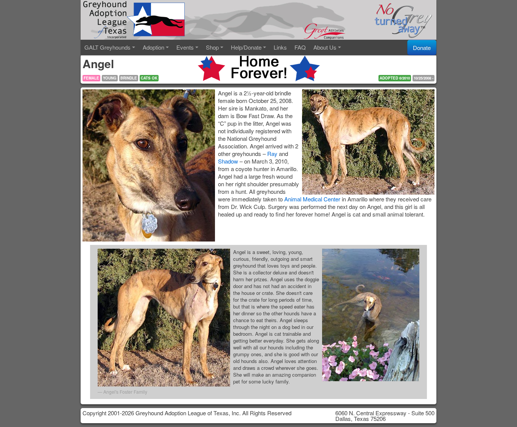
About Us (324, 47)
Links (280, 47)
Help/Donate (246, 47)
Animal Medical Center (312, 199)
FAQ (300, 47)
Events (185, 47)
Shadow (228, 161)
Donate (422, 47)
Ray (272, 153)
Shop (212, 47)
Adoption (153, 47)
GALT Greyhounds (107, 47)
